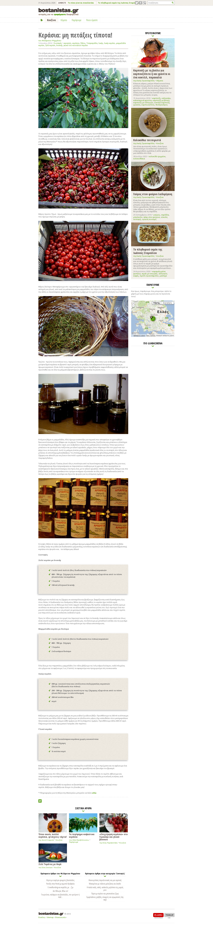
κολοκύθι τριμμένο (157, 156)
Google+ (144, 3)
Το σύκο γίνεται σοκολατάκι (81, 3)
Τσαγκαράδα (92, 43)
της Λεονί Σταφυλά (46, 840)
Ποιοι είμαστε (92, 20)
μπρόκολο (137, 217)
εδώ (94, 793)
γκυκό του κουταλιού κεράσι (75, 45)
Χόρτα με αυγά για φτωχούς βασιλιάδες (60, 880)
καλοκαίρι (166, 98)
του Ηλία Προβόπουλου (79, 840)
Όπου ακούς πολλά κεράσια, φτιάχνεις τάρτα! (53, 835)
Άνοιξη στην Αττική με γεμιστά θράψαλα (60, 883)
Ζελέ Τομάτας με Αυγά (50, 863)
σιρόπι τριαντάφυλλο (149, 275)
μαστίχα (163, 275)
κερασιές (67, 43)
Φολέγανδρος (161, 104)
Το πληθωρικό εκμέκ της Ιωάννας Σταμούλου (118, 3)
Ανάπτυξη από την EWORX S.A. (158, 915)
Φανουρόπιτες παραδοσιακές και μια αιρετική (105, 880)
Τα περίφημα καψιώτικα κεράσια (81, 835)
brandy (59, 45)
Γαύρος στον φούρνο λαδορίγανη (152, 194)
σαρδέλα (165, 214)
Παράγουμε (73, 842)
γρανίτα (136, 104)
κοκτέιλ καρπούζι (162, 102)
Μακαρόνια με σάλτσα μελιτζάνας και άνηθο (105, 883)
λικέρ (101, 43)
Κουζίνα (59, 840)
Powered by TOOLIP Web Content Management (169, 915)
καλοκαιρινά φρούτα (142, 100)
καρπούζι (156, 98)
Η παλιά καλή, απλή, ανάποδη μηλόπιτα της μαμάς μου (105, 888)
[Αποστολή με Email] (40, 801)
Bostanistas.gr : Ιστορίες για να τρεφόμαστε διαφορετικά (58, 12)
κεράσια (75, 43)
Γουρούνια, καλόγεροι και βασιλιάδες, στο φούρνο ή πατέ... (60, 896)
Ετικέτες (41, 917)
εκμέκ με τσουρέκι (150, 273)
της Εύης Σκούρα (45, 867)
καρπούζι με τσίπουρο (143, 102)
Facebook (140, 3)
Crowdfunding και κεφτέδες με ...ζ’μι (60, 887)
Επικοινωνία (60, 917)
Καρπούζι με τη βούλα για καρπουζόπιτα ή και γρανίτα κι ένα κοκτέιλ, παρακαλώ (151, 73)
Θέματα (159, 80)
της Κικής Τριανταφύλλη (143, 80)
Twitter (136, 3)
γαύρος (156, 214)
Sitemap (50, 917)
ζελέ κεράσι (50, 45)
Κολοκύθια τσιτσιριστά (147, 140)
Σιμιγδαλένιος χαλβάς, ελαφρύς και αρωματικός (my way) (105, 898)
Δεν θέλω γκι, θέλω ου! (60, 890)
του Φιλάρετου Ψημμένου (49, 41)
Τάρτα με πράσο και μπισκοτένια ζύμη (105, 893)
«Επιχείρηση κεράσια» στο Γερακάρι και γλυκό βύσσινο (113, 836)
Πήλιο (82, 43)
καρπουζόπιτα (147, 104)
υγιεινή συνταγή (149, 219)
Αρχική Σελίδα (42, 20)
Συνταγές (58, 43)
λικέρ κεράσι (109, 43)
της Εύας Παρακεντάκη (108, 843)
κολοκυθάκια (139, 158)
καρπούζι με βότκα (161, 100)
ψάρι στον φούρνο (152, 217)
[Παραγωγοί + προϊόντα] (152, 336)
